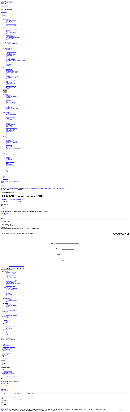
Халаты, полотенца (10, 117)
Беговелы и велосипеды (11, 43)
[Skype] (13, 192)
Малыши (5, 153)
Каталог (5, 344)
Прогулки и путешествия (9, 27)
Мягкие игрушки (10, 55)
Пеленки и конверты (11, 156)
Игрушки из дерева (10, 59)
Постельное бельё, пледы (12, 71)
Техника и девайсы (10, 109)
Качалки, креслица (10, 83)
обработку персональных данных (16, 266)
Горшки (8, 118)
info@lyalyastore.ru (8, 385)
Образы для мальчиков (11, 24)
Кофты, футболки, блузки (12, 141)
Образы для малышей (11, 25)
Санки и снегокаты (10, 44)
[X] (7, 192)
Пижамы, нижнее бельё (11, 128)
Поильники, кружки (10, 102)
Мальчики (5, 122)
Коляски (8, 33)
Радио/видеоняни (10, 78)
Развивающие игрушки (11, 50)
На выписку (9, 168)
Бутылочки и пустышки (11, 96)
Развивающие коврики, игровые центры (15, 60)
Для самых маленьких (11, 52)
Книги (7, 65)
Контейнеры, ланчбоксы (11, 103)
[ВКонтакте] (1, 192)
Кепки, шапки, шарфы (11, 132)
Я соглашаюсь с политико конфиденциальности (14, 399)
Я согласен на (13, 266)
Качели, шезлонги (10, 70)
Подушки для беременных (12, 76)
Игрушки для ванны (10, 58)
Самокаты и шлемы (10, 46)
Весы (7, 81)
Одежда (8, 123)
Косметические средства (11, 119)
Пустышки (8, 100)
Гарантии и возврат (7, 372)
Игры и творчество (7, 48)
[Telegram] (14, 192)
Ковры (7, 88)
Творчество (8, 64)
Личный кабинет (5, 2)
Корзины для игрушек (11, 87)
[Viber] (9, 192)
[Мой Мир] (5, 192)
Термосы (8, 106)
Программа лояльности (8, 373)
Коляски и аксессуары (11, 32)
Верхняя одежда (9, 125)
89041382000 (3, 3)
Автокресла (8, 30)
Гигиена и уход (6, 112)
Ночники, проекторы (11, 86)
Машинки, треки (10, 53)
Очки (7, 134)
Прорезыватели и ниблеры (12, 108)
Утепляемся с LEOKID (11, 20)
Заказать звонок (4, 6)
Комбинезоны (9, 159)
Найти (4, 405)
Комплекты (8, 163)
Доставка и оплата (7, 371)
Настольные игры (10, 63)
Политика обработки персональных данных (45, 410)
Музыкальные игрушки (11, 54)
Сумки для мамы (10, 38)
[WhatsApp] (11, 192)
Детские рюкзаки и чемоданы (13, 37)
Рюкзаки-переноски (10, 36)
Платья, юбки (9, 146)
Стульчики (8, 95)
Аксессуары (9, 31)
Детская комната (7, 67)
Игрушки (8, 49)
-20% (7, 171)
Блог (4, 363)
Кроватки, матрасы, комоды (12, 72)
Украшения (8, 151)
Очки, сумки (9, 149)
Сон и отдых (9, 69)
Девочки (5, 136)
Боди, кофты (9, 160)
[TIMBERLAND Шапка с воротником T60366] (12, 199)
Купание (8, 113)
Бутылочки (8, 97)
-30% (7, 173)
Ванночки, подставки (11, 114)
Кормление (5, 94)
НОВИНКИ (6, 19)
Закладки (16, 181)
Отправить (4, 400)
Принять (121, 410)
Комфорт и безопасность (11, 77)
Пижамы (8, 158)
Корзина (11, 181)
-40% (7, 174)
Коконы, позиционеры (11, 73)
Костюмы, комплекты (11, 124)
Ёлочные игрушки (10, 84)
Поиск (10, 2)
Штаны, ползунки (10, 162)
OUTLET (5, 170)
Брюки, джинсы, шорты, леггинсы (14, 143)
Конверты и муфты (10, 39)
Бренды (5, 374)
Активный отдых (7, 42)
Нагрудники (9, 107)
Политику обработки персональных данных (13, 375)
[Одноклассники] (3, 192)
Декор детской (9, 82)
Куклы (7, 61)
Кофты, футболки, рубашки (12, 126)
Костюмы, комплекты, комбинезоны (14, 139)
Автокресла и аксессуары (12, 28)
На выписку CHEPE (10, 21)
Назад (4, 16)
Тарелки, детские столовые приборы (14, 104)
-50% (7, 175)
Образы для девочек (10, 22)
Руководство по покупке (9, 369)
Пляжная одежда (10, 130)
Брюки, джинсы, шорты (11, 129)
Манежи (8, 75)
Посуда (7, 101)
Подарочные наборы (11, 154)
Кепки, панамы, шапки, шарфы (13, 148)
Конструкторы (9, 56)
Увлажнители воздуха (11, 80)
